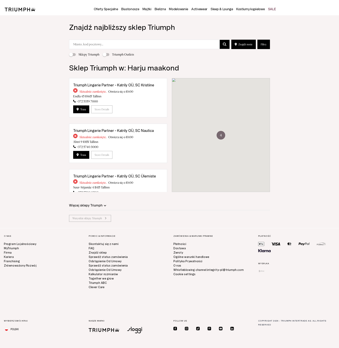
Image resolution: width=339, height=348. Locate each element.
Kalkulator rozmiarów (103, 274)
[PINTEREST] (209, 328)
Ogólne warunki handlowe (191, 257)
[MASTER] (289, 244)
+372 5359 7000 (87, 101)
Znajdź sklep (98, 252)
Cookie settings (184, 274)
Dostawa (179, 248)
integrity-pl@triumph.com (225, 270)
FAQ (91, 248)
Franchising (12, 261)
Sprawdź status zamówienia (108, 257)
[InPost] (261, 271)
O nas (177, 265)
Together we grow (101, 278)
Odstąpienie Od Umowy (105, 261)
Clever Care (97, 287)
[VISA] (275, 244)
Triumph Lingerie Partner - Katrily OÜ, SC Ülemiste (114, 176)
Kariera (9, 257)
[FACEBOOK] (175, 328)
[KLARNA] (264, 250)
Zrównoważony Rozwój (20, 265)
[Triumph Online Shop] (20, 9)
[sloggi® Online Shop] (134, 330)
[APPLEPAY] (261, 244)
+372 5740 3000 (87, 147)
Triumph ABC (98, 282)
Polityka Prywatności (187, 261)
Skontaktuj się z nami (104, 244)
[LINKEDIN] (232, 328)
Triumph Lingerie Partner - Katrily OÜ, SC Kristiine (113, 85)
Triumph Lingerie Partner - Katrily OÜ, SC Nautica (113, 131)
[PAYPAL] (304, 244)
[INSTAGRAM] (186, 328)
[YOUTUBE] (220, 328)
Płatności (179, 244)
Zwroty (178, 252)
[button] (221, 135)
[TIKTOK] (198, 328)
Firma (8, 252)
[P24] (321, 244)
